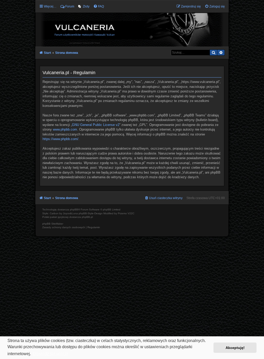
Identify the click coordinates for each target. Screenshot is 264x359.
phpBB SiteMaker (52, 223)
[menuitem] (83, 6)
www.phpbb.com (65, 129)
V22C (131, 213)
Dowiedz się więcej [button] (50, 354)
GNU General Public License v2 (95, 125)
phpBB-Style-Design (91, 213)
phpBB (74, 209)
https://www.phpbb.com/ (60, 139)
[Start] (132, 29)
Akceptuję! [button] (235, 348)
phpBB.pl (87, 217)
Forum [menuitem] (69, 6)
